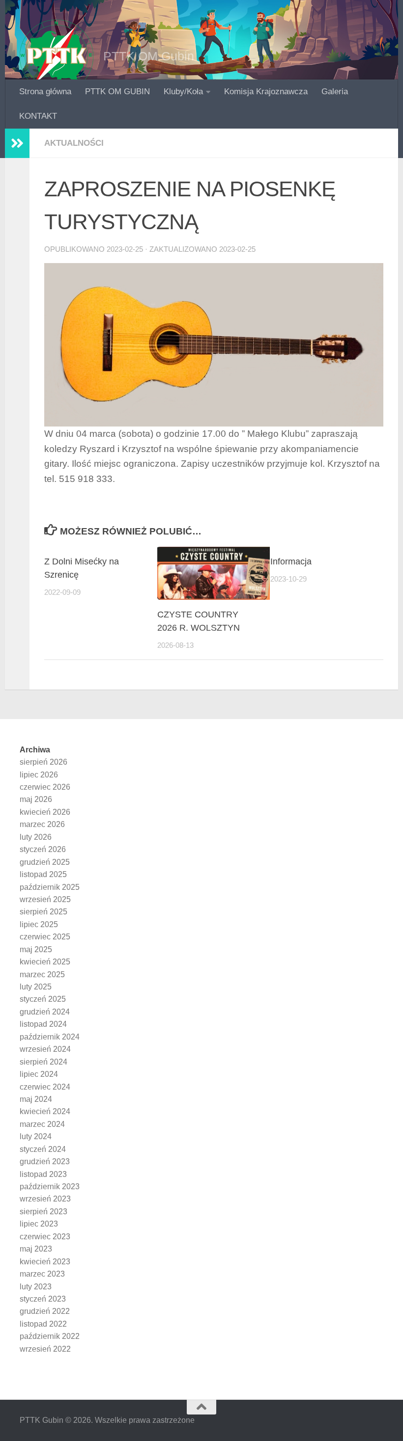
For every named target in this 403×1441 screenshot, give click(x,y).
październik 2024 (50, 1037)
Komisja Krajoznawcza (266, 91)
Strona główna (45, 91)
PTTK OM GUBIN (117, 91)
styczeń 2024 (43, 1149)
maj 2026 (36, 799)
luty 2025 (36, 987)
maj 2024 (36, 1099)
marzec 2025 (42, 974)
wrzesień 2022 (45, 1349)
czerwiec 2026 (45, 787)
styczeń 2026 (43, 849)
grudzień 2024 (45, 1012)
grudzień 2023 (45, 1161)
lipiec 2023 (39, 1224)
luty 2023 (36, 1286)
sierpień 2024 (43, 1062)
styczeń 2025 (43, 999)
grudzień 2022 (45, 1311)
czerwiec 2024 (45, 1087)
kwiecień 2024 (45, 1111)
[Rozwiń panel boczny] (17, 143)
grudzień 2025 (45, 862)
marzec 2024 (42, 1124)
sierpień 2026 (43, 762)
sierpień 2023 (43, 1211)
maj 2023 (36, 1249)
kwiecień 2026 (45, 812)
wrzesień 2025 (45, 899)
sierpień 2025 (43, 911)
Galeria (334, 91)
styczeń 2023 (43, 1299)
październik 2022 (50, 1336)
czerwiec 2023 (45, 1236)
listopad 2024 (43, 1024)
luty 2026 (36, 837)
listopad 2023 (43, 1174)
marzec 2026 (42, 824)
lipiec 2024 (39, 1074)
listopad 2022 (43, 1324)
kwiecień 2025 (45, 962)
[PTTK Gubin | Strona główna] (56, 56)
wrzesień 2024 (45, 1049)
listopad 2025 (43, 874)
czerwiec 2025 (45, 937)
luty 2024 (36, 1136)
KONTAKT (38, 116)
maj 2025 (36, 949)
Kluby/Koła (183, 91)
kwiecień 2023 (45, 1261)
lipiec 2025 (39, 924)
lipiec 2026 (39, 775)
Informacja (291, 561)
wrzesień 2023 (45, 1199)
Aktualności (74, 143)
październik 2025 (50, 887)
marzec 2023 (42, 1274)
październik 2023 (50, 1186)
